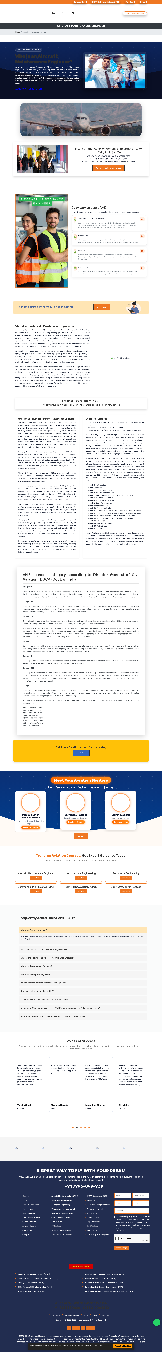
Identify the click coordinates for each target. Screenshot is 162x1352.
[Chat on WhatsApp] (156, 1322)
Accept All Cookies (123, 1346)
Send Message (82, 691)
